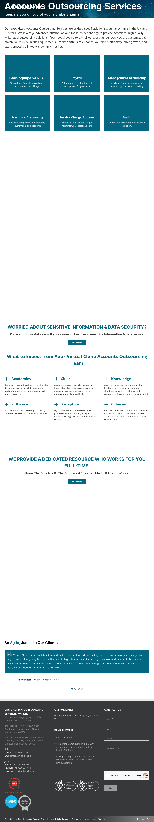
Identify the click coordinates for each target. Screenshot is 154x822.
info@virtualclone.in (21, 755)
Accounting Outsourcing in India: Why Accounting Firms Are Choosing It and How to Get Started (75, 747)
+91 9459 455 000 (21, 752)
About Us (67, 715)
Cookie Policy (90, 819)
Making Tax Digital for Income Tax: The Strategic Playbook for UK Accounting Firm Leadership (75, 759)
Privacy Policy (77, 819)
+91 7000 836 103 (22, 767)
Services (78, 715)
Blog (87, 715)
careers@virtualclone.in (23, 771)
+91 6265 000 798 (20, 764)
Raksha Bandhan (64, 737)
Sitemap (101, 819)
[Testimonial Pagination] (72, 689)
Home (57, 715)
